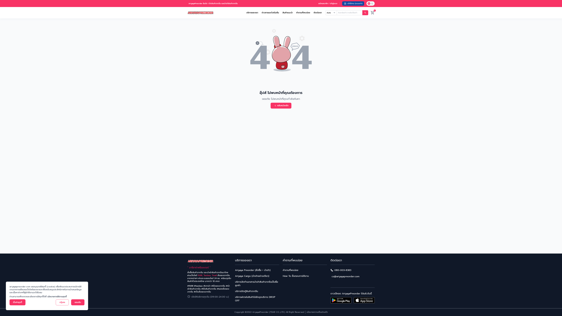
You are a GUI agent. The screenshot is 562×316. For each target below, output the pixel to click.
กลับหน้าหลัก (282, 105)
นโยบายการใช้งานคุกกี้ (57, 296)
